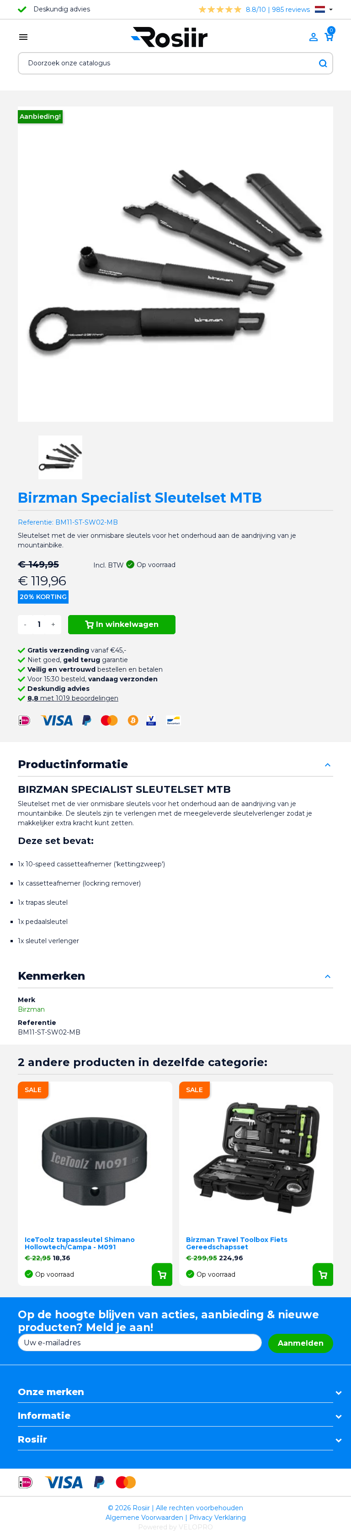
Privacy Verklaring (217, 1517)
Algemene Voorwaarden (144, 1517)
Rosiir (32, 1439)
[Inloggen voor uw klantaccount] (313, 37)
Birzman (31, 1009)
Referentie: (35, 522)
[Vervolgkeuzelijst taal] (323, 9)
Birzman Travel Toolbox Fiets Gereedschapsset (236, 1244)
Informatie (44, 1415)
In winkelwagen (127, 624)
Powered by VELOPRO (175, 1527)
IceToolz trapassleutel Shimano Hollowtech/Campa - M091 (80, 1244)
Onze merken (51, 1391)
